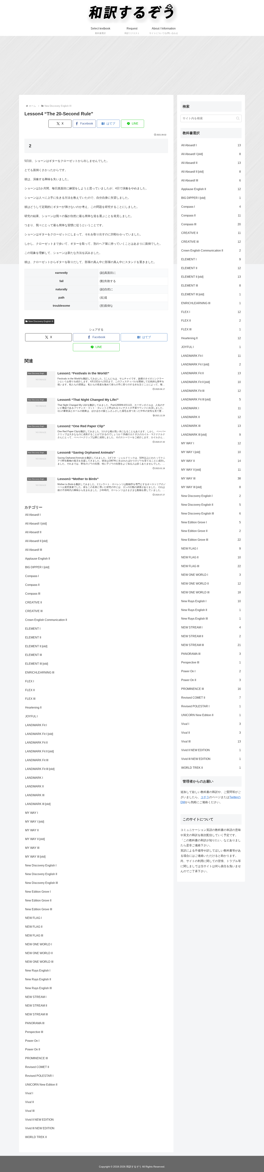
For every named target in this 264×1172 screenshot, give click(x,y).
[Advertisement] (132, 65)
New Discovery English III (40, 321)
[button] (238, 118)
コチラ (205, 797)
